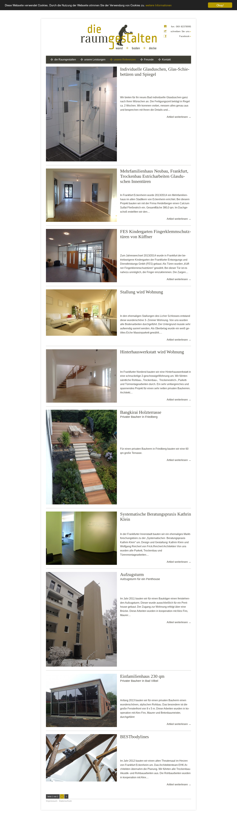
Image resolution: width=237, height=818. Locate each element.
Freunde (149, 59)
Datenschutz (65, 801)
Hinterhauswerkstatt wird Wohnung (152, 351)
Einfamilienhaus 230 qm (142, 676)
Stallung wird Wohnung (141, 291)
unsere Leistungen (94, 59)
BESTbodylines (134, 736)
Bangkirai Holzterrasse (140, 412)
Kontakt (166, 59)
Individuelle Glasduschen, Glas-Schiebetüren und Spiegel (154, 72)
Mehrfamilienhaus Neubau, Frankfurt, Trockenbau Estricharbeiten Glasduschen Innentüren (154, 176)
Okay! (220, 5)
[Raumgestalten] (118, 37)
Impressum (51, 801)
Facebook (185, 36)
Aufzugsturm (132, 574)
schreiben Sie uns (181, 31)
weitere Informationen (159, 5)
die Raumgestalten (65, 59)
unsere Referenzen (125, 59)
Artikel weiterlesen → (179, 117)
